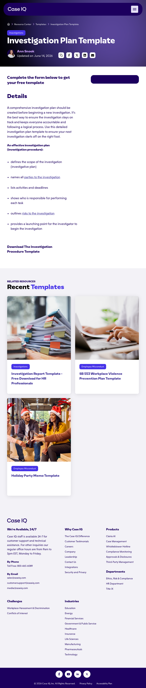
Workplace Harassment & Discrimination (28, 608)
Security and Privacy (75, 572)
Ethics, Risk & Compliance (119, 578)
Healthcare (71, 628)
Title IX (109, 588)
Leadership (71, 556)
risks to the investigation (38, 213)
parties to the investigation (42, 177)
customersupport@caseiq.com (23, 582)
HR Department (114, 583)
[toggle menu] (134, 9)
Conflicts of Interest (17, 613)
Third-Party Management (120, 562)
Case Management (116, 541)
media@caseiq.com (17, 588)
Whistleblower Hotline (118, 546)
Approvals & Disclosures (119, 556)
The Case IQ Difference (77, 536)
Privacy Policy (86, 683)
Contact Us (70, 562)
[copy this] (61, 55)
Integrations (71, 567)
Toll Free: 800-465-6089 (20, 565)
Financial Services (74, 618)
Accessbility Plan (104, 683)
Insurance (70, 633)
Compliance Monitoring (119, 551)
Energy (69, 613)
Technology (71, 654)
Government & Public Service (80, 623)
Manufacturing (73, 644)
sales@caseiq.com (16, 577)
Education (70, 608)
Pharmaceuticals (73, 649)
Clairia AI (111, 536)
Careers (69, 546)
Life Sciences (71, 639)
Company (70, 551)
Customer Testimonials (77, 541)
